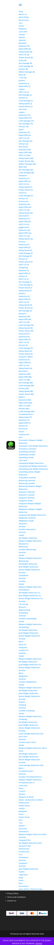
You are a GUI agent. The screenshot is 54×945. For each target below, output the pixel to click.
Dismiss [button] (39, 943)
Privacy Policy (12, 893)
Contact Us (11, 900)
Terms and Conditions (16, 897)
